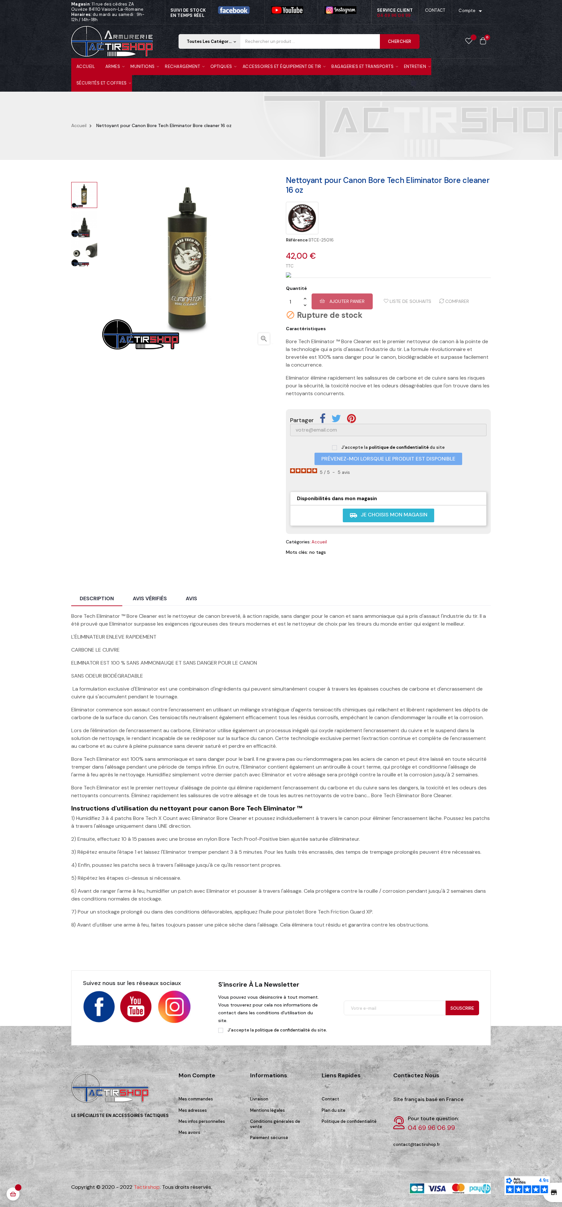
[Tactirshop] (112, 1092)
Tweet (336, 418)
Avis (191, 598)
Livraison (259, 1099)
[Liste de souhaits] (468, 41)
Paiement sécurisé (269, 1137)
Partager (323, 418)
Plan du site (333, 1110)
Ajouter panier (346, 301)
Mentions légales (267, 1110)
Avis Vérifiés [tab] (150, 598)
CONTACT (435, 10)
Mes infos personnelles (202, 1121)
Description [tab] (97, 598)
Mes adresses (193, 1110)
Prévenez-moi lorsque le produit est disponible (388, 458)
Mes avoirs (189, 1132)
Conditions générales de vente (275, 1124)
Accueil (319, 542)
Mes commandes (196, 1099)
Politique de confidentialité (349, 1121)
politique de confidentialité (399, 447)
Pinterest (351, 418)
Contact (330, 1099)
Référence (297, 240)
